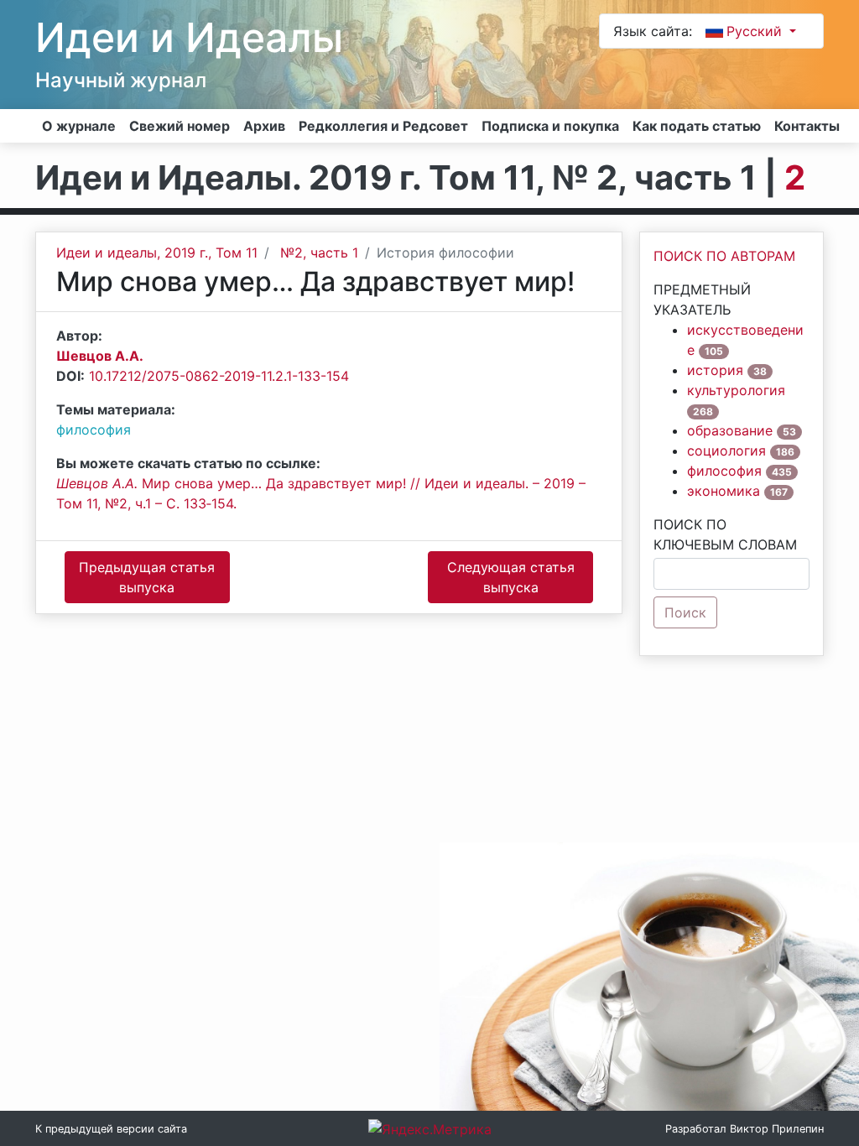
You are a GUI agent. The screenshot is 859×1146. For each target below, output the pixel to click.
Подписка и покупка (550, 125)
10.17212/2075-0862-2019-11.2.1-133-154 (219, 375)
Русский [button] (756, 31)
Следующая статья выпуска (511, 577)
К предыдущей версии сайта (111, 1129)
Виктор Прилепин (777, 1129)
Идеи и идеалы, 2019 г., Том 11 (157, 252)
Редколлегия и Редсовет (383, 125)
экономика (723, 490)
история (715, 370)
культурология (736, 390)
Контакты (807, 125)
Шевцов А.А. (99, 355)
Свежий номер (179, 125)
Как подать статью (697, 125)
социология (726, 450)
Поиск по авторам (724, 255)
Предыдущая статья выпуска (147, 577)
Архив (264, 125)
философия (93, 429)
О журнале (79, 125)
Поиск (685, 612)
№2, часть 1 (319, 252)
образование (730, 430)
